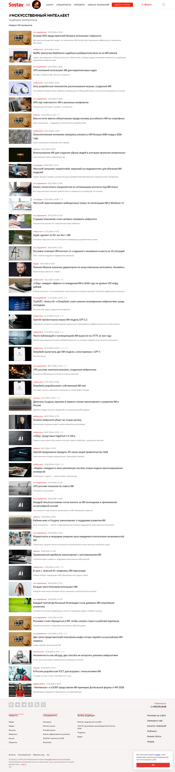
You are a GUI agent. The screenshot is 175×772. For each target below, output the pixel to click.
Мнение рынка (49, 726)
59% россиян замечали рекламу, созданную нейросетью (64, 369)
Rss (48, 755)
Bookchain (47, 742)
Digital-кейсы (39, 684)
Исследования (40, 32)
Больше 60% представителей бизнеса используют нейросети (67, 36)
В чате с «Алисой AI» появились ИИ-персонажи (59, 571)
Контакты (12, 755)
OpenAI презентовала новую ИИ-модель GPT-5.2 (60, 320)
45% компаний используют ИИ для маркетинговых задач (65, 70)
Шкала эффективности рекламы (56, 734)
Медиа (11, 726)
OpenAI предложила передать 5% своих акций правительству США (70, 452)
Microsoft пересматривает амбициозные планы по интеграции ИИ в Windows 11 (78, 203)
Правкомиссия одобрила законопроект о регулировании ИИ (67, 555)
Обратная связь (39, 755)
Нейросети (38, 49)
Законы (36, 115)
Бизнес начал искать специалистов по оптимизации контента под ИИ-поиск (75, 187)
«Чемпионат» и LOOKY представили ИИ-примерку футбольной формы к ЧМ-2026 (78, 687)
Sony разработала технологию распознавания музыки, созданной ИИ (72, 86)
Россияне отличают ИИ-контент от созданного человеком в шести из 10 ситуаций (78, 251)
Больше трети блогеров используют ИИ (55, 587)
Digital (11, 722)
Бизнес (12, 738)
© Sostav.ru (13, 759)
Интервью (47, 722)
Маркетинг (13, 734)
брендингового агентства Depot (57, 759)
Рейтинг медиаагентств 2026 (89, 722)
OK (153, 765)
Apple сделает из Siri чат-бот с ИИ (51, 235)
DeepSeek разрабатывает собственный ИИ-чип (59, 386)
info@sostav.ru (160, 703)
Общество (13, 742)
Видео (80, 737)
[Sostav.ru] (17, 5)
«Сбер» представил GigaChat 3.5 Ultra (54, 436)
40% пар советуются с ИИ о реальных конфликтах (61, 102)
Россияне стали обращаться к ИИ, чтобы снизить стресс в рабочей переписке (76, 621)
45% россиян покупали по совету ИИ (53, 486)
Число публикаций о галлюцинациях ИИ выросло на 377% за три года (72, 336)
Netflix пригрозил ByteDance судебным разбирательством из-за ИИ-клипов (75, 53)
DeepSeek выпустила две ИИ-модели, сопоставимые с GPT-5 (66, 352)
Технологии (38, 651)
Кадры (36, 263)
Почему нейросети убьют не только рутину (57, 420)
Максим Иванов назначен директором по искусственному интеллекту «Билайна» (79, 267)
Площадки (38, 165)
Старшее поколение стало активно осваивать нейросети (65, 219)
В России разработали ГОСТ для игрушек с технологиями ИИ (67, 671)
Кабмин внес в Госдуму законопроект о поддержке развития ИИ (69, 520)
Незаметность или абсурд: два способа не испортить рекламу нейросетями (75, 655)
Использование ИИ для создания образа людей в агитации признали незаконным (79, 153)
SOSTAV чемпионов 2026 (53, 738)
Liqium (23, 764)
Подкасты (81, 732)
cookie (157, 755)
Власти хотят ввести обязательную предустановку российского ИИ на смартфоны (79, 118)
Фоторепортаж (49, 730)
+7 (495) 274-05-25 (158, 706)
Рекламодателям (24, 755)
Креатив (12, 730)
